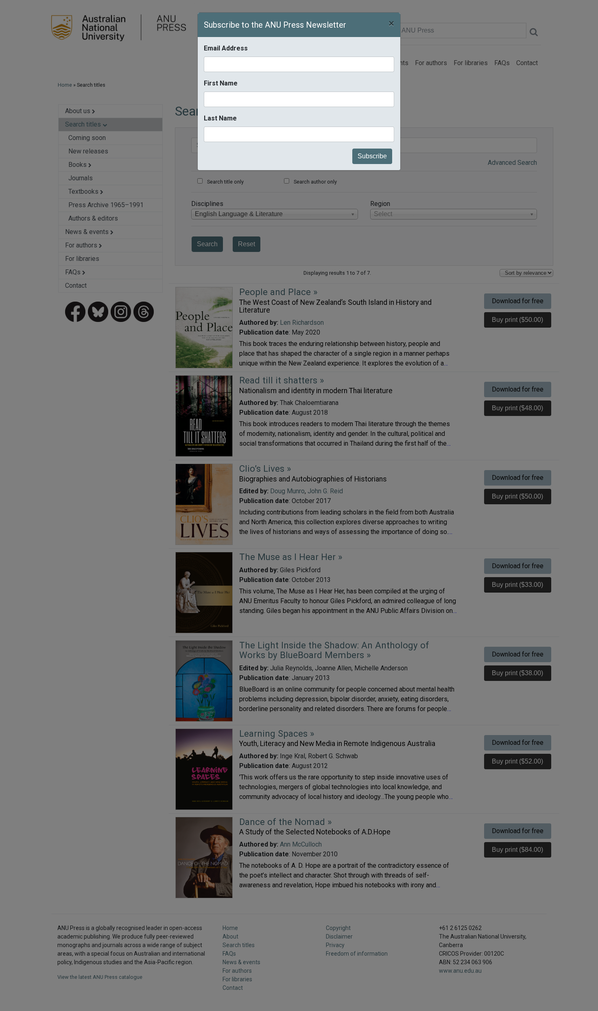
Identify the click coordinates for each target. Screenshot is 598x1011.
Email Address (226, 48)
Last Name (220, 118)
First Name (221, 83)
